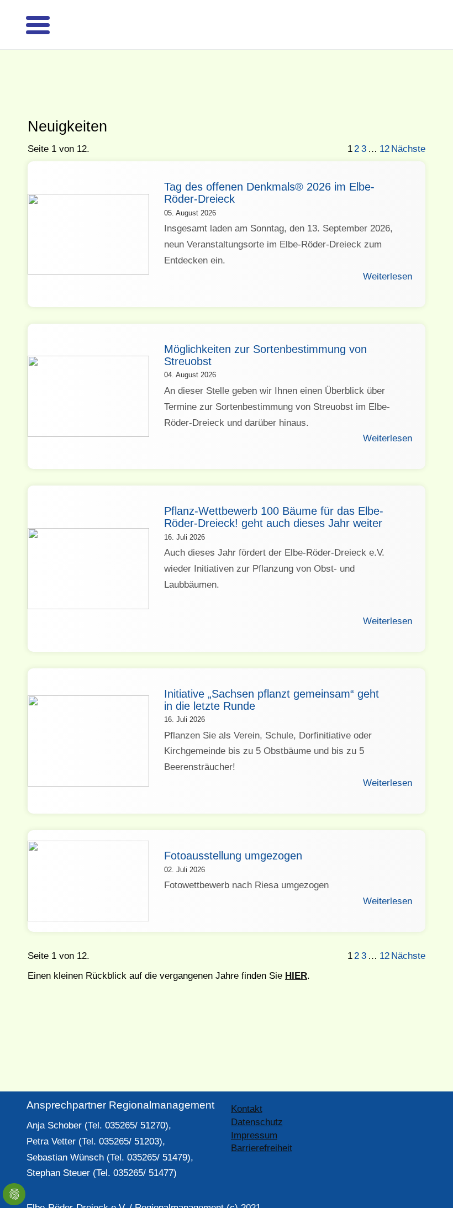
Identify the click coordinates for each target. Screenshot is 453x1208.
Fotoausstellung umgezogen (233, 836)
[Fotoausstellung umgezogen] (88, 861)
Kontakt (246, 1089)
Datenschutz (257, 1103)
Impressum (254, 1116)
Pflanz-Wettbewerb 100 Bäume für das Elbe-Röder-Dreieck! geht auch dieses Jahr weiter (273, 498)
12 (384, 129)
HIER (296, 956)
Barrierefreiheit (261, 1128)
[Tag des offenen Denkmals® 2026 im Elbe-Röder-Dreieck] (88, 215)
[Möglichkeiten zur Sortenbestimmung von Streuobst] (88, 377)
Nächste (408, 129)
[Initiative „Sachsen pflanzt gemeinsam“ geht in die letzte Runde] (88, 721)
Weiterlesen (387, 257)
